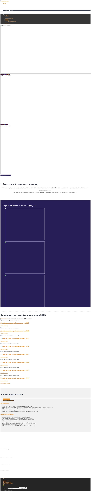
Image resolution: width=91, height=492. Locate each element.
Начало (4, 3)
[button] (3, 486)
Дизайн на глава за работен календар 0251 (14, 339)
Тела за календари (6, 6)
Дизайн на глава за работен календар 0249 (14, 354)
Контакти (5, 12)
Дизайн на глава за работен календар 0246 (14, 378)
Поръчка (4, 9)
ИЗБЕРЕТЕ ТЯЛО (4, 124)
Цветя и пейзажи (28, 318)
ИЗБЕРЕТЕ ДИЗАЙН (5, 74)
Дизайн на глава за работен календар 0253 (14, 323)
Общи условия (6, 479)
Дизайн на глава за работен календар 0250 (14, 346)
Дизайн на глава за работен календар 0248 (14, 362)
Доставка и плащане (7, 482)
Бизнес (10, 318)
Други (13, 318)
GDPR (4, 481)
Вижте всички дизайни (5, 383)
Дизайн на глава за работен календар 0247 (14, 370)
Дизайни (4, 4)
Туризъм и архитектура (19, 318)
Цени (4, 7)
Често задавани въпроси (8, 483)
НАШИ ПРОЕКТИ (9, 10)
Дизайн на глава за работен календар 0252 (14, 331)
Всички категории (4, 318)
